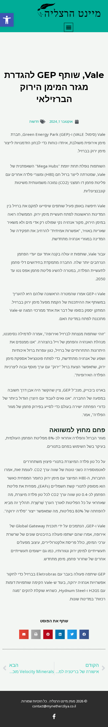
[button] (7, 20)
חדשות (34, 121)
